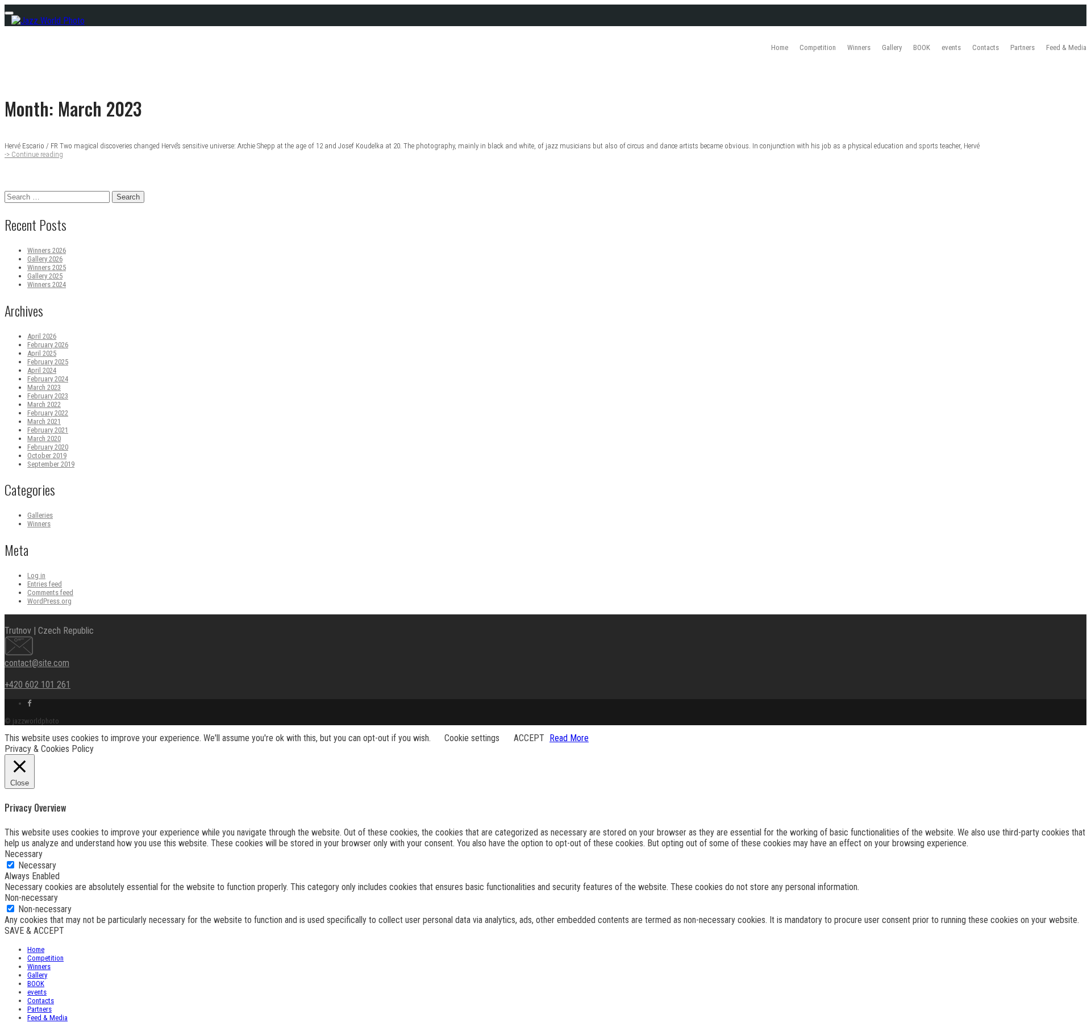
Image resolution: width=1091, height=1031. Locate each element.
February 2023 (47, 396)
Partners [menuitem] (39, 1009)
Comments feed (50, 592)
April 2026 (41, 336)
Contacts (985, 47)
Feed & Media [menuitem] (47, 1017)
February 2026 (47, 344)
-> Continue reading (34, 154)
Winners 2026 (46, 250)
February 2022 (47, 413)
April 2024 (41, 370)
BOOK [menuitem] (35, 983)
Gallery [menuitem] (37, 975)
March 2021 (44, 421)
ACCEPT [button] (529, 738)
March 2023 (44, 387)
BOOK (921, 47)
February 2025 (47, 361)
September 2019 (50, 464)
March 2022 (44, 404)
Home (779, 47)
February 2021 (47, 430)
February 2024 (47, 379)
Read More (569, 738)
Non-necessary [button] (31, 897)
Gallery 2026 (45, 259)
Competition (817, 47)
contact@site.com (37, 663)
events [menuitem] (37, 992)
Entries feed (44, 584)
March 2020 (44, 438)
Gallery (892, 47)
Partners (1022, 47)
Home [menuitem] (35, 949)
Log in (36, 575)
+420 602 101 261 (37, 684)
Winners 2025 (46, 267)
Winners (859, 47)
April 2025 (41, 353)
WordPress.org (49, 601)
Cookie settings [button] (471, 738)
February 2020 (47, 447)
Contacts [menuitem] (40, 1000)
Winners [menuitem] (39, 966)
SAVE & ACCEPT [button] (34, 930)
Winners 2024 (46, 284)
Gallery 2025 (45, 276)
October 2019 (46, 455)
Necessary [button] (24, 854)
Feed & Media (1066, 47)
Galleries (40, 515)
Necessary (37, 865)
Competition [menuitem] (45, 958)
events (951, 47)
